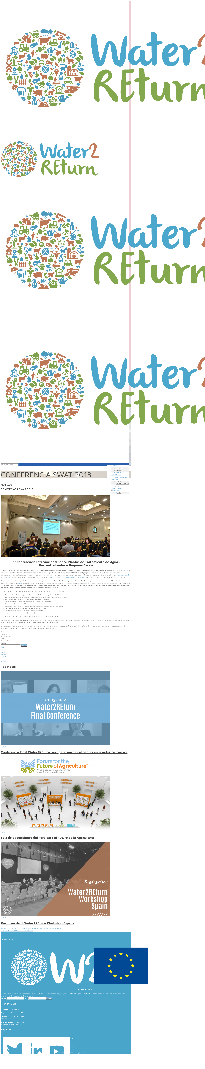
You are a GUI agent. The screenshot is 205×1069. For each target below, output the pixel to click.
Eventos (3, 747)
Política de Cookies (66, 1038)
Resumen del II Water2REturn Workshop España (37, 923)
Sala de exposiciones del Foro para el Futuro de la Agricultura (47, 837)
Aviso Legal (63, 1042)
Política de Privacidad (67, 1046)
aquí (20, 583)
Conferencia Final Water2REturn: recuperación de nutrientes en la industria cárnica (64, 752)
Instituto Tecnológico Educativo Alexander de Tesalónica (67, 577)
